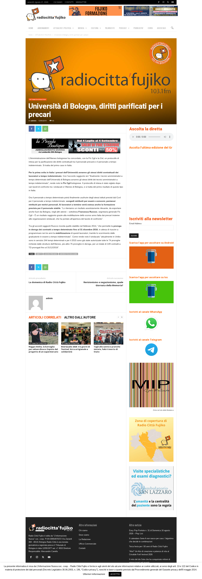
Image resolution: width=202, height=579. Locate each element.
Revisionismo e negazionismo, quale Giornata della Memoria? (103, 284)
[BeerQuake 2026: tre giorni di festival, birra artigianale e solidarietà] (76, 333)
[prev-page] (118, 317)
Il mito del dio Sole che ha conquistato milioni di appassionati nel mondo (149, 561)
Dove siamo (84, 535)
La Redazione (85, 539)
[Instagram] (163, 2)
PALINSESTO (110, 28)
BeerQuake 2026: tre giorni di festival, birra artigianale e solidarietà (75, 349)
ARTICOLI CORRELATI (45, 317)
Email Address (135, 223)
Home (31, 35)
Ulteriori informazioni (94, 574)
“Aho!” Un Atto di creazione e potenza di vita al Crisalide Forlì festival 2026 (149, 553)
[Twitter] (168, 2)
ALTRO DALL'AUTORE (80, 317)
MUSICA (81, 28)
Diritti (39, 254)
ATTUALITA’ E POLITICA (62, 28)
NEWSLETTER (81, 2)
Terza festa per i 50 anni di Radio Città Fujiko (148, 546)
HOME (31, 28)
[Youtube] (172, 2)
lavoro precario (50, 254)
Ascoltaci (161, 28)
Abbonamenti (43, 28)
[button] (172, 28)
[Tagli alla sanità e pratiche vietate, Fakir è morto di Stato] (108, 333)
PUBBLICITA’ (138, 28)
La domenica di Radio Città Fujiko (47, 282)
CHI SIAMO (58, 2)
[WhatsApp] (45, 129)
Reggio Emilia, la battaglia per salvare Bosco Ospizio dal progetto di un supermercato (43, 349)
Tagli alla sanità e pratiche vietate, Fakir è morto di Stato (107, 349)
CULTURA (94, 28)
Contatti (82, 548)
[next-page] (121, 317)
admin (33, 121)
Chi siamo (83, 530)
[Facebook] (159, 2)
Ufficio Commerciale (87, 544)
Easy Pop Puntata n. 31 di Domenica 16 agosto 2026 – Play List (149, 532)
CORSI (150, 28)
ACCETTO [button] (115, 574)
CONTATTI (69, 2)
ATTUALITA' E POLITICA (43, 35)
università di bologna (68, 254)
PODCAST (123, 28)
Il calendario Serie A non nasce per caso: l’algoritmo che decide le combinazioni (151, 540)
